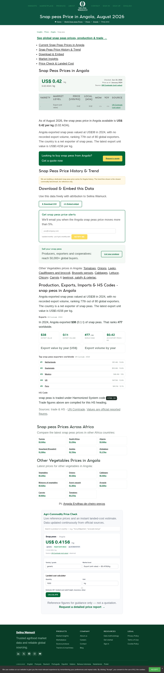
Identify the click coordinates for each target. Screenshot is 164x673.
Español (65, 664)
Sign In (106, 6)
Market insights (62, 636)
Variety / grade (51, 562)
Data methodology (111, 636)
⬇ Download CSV (49, 204)
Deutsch (46, 664)
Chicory (43, 277)
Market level (87, 562)
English (127, 6)
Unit (84, 579)
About (71, 6)
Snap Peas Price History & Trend (60, 49)
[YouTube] (40, 654)
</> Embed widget (71, 204)
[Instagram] (34, 654)
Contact (95, 6)
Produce (61, 6)
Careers (83, 640)
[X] (24, 654)
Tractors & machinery (64, 648)
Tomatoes (89, 268)
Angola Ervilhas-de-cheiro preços (84, 503)
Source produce (62, 644)
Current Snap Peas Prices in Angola (61, 45)
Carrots (54, 277)
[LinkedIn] (18, 654)
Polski (106, 664)
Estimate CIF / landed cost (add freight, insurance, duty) (65, 590)
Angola (95, 22)
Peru (47, 386)
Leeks (112, 268)
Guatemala (49, 368)
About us (83, 636)
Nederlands (97, 664)
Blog (82, 648)
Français (38, 664)
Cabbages (101, 272)
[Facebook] (29, 654)
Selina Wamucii (25, 632)
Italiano (72, 664)
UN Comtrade (76, 409)
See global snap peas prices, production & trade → (72, 38)
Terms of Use (133, 640)
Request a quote (112, 158)
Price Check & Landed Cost (56, 63)
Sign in (106, 644)
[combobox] (82, 528)
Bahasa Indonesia (84, 664)
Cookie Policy (133, 644)
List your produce (111, 254)
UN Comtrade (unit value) (112, 85)
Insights (32, 6)
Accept (154, 669)
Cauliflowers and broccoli (54, 272)
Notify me (79, 237)
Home (59, 22)
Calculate (53, 595)
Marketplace (46, 6)
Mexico (48, 374)
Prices (87, 22)
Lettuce (114, 272)
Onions (101, 268)
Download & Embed (51, 54)
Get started (108, 640)
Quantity (49, 579)
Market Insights (48, 58)
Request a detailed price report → (82, 607)
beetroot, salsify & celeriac (79, 277)
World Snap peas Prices (73, 22)
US (46, 380)
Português (56, 664)
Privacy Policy (133, 636)
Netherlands (50, 362)
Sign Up (117, 6)
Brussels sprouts (82, 272)
